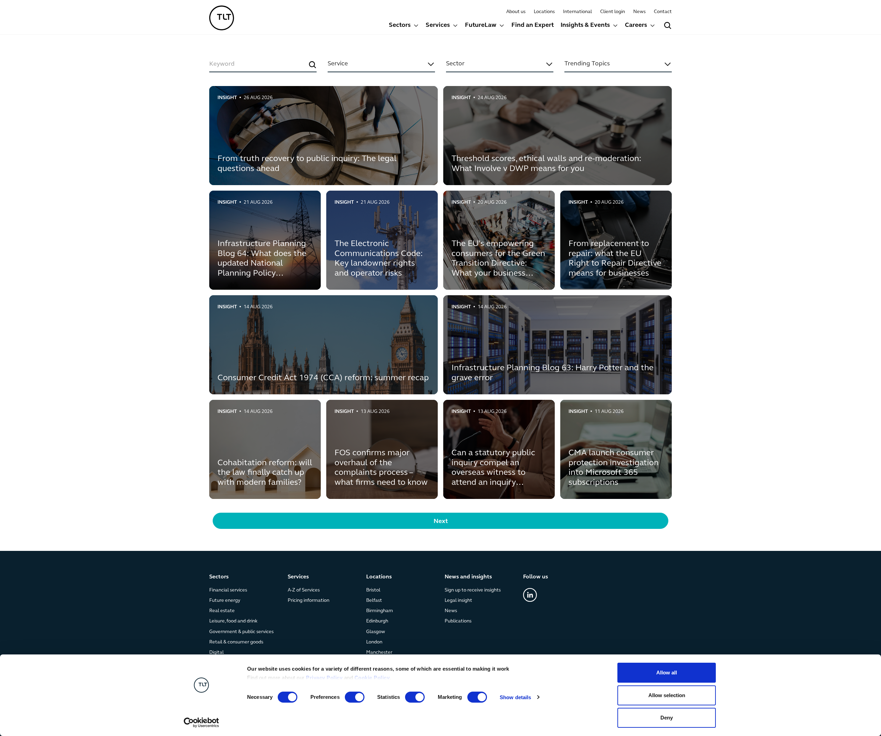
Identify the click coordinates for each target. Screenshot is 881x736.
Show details (515, 697)
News (639, 11)
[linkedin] (530, 595)
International (577, 11)
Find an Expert (532, 25)
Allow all (666, 672)
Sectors (400, 25)
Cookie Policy (372, 678)
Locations (544, 11)
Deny (666, 718)
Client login (612, 11)
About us (516, 11)
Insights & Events (585, 25)
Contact (663, 11)
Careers (636, 25)
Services (438, 25)
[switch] (354, 697)
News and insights (468, 577)
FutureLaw (480, 25)
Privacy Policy (324, 678)
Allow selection (666, 695)
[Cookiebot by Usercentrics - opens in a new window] (201, 722)
